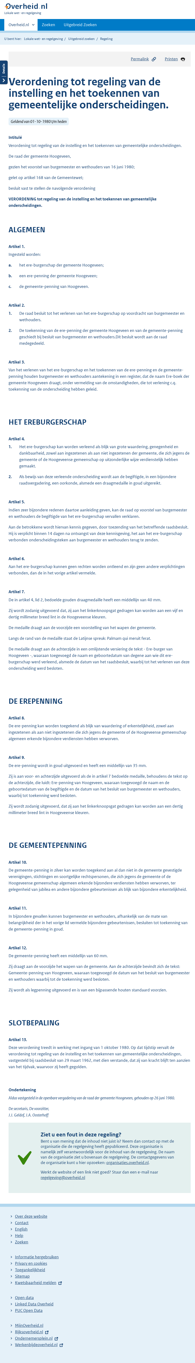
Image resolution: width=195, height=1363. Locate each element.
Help (19, 1235)
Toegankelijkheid (30, 1269)
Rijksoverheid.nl (29, 1331)
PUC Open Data (29, 1310)
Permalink (140, 59)
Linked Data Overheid (34, 1304)
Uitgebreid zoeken (81, 39)
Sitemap (22, 1276)
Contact (22, 1222)
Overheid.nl (19, 26)
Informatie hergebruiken (37, 1257)
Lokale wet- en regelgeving (43, 39)
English (21, 1229)
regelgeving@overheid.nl (63, 1177)
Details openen (4, 72)
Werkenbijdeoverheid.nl (36, 1344)
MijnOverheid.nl (29, 1325)
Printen (171, 59)
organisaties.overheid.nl (127, 1162)
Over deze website (31, 1216)
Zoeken (48, 24)
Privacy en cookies (31, 1263)
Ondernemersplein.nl (34, 1338)
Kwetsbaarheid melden (35, 1282)
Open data (24, 1297)
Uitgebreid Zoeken (80, 24)
